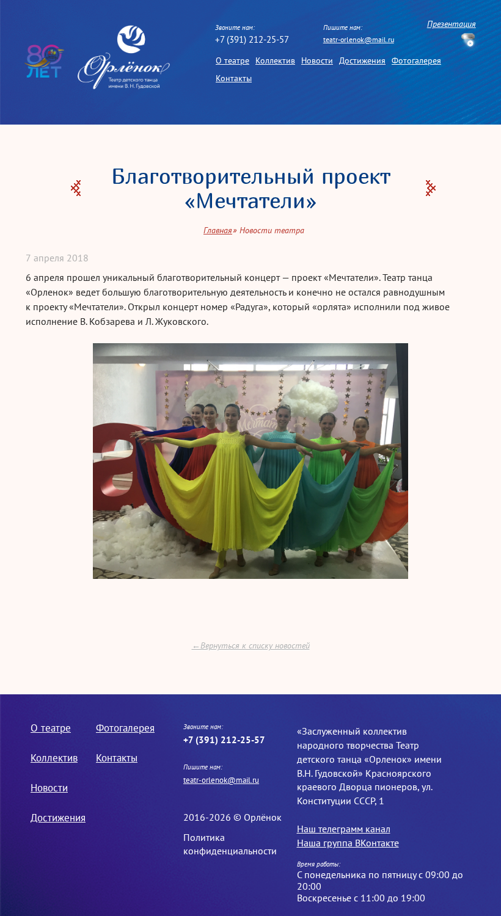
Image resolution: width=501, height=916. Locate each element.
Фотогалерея (416, 60)
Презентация (451, 24)
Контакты (234, 78)
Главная (217, 230)
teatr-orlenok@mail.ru (358, 39)
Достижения (362, 60)
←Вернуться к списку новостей (251, 645)
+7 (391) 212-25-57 (252, 39)
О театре (232, 60)
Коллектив (275, 60)
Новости (317, 60)
